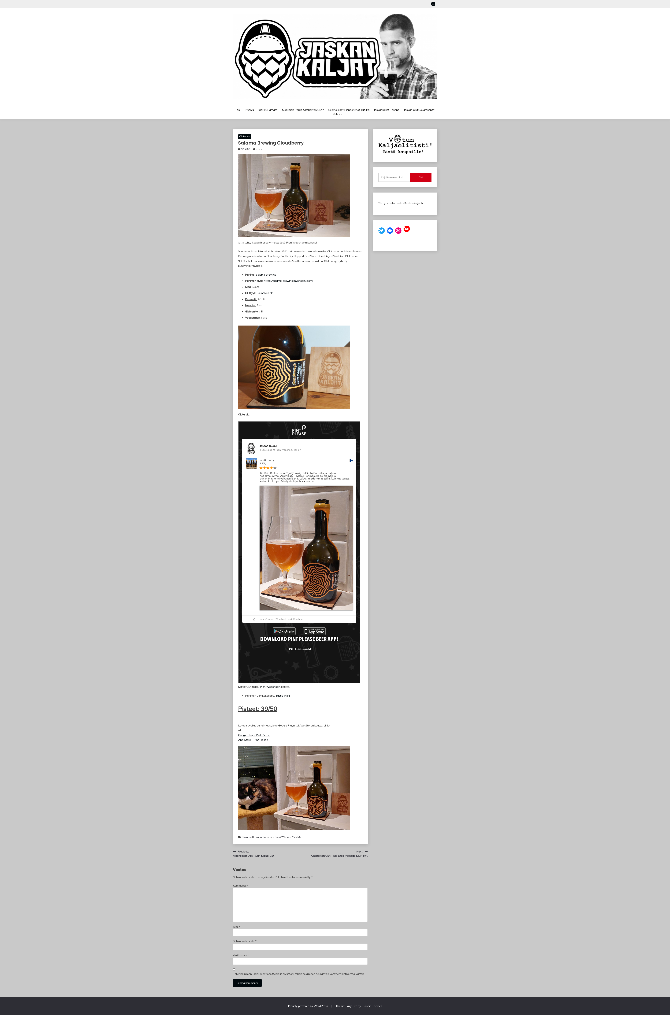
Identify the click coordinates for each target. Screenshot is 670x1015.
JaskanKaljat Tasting (386, 110)
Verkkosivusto (241, 955)
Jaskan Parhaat (267, 110)
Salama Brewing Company (258, 837)
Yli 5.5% (296, 837)
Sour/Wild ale (265, 293)
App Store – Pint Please (253, 739)
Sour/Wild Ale (283, 837)
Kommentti (240, 885)
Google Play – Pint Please (254, 735)
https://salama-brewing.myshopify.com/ (288, 280)
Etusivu (249, 110)
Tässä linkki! (283, 695)
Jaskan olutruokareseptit (419, 110)
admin (259, 149)
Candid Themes (372, 1006)
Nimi (236, 926)
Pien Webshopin (270, 686)
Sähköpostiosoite (244, 941)
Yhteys (337, 114)
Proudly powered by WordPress (308, 1006)
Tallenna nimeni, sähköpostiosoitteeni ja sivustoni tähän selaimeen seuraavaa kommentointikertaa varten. (298, 974)
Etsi (238, 110)
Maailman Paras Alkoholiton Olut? (303, 110)
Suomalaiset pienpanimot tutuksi (349, 110)
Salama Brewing (266, 274)
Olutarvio (244, 136)
